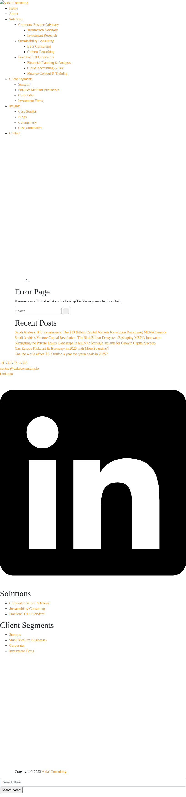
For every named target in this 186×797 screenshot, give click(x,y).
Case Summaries (30, 128)
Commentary (27, 122)
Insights (14, 106)
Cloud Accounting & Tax (45, 68)
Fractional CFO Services (36, 57)
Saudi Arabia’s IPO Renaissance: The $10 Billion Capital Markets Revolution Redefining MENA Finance (90, 332)
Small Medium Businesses (28, 640)
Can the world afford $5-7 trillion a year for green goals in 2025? (61, 354)
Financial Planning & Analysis (49, 63)
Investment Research (42, 35)
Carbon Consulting (40, 52)
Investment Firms (30, 101)
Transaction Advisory (42, 30)
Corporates (26, 95)
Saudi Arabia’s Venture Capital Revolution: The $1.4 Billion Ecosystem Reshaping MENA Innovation (88, 338)
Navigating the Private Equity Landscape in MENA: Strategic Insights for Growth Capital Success (85, 343)
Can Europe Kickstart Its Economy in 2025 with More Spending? (62, 348)
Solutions (15, 19)
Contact (14, 133)
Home (13, 8)
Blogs (22, 117)
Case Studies (27, 111)
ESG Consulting (39, 46)
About (13, 14)
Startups (24, 84)
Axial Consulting (54, 771)
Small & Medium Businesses (38, 90)
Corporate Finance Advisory (38, 24)
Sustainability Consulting (36, 41)
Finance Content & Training (47, 73)
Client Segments (20, 79)
